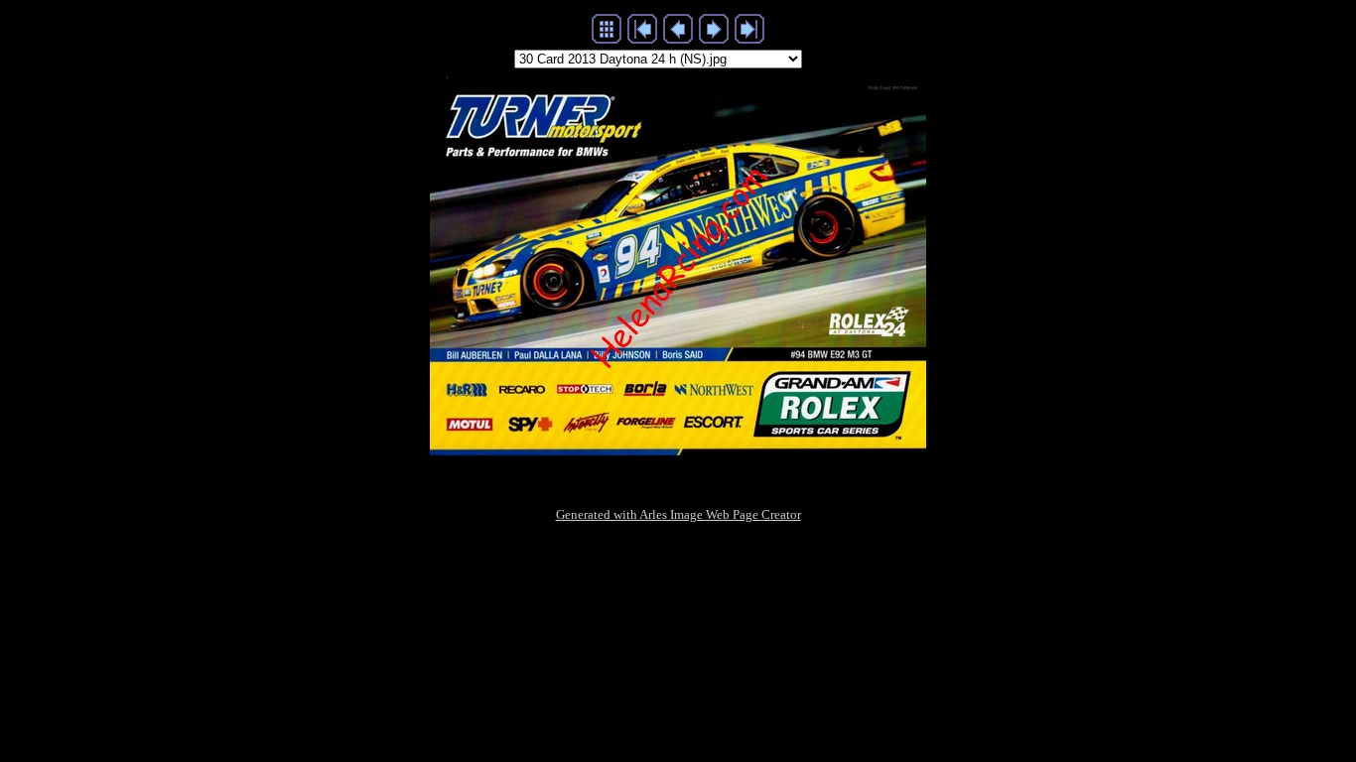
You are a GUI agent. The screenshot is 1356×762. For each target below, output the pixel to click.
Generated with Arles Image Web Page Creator (678, 514)
